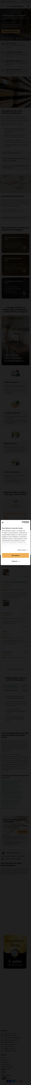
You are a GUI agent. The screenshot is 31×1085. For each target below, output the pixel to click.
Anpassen (14, 561)
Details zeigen (22, 550)
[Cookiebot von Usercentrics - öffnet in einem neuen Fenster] (22, 522)
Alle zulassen (15, 555)
